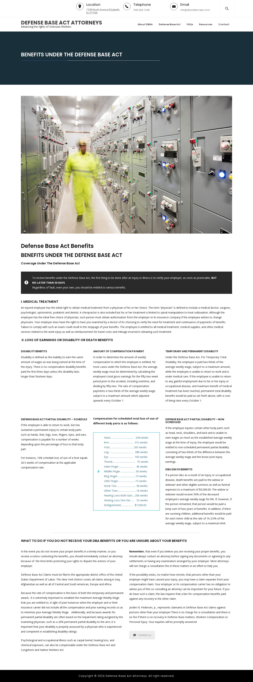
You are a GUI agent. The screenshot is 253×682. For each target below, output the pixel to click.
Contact (223, 24)
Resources (205, 24)
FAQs (190, 24)
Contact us (144, 635)
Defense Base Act (170, 24)
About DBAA (145, 24)
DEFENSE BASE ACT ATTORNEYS (61, 22)
